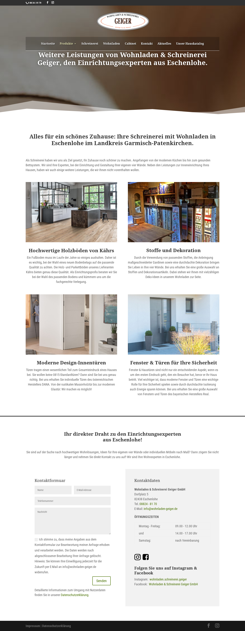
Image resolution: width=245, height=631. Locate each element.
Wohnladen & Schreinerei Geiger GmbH (173, 584)
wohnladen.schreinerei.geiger (168, 579)
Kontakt (147, 44)
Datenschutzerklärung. (75, 595)
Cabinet (130, 44)
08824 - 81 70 (148, 504)
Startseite (48, 44)
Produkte (66, 44)
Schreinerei (89, 44)
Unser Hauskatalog (190, 44)
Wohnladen (111, 44)
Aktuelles (164, 44)
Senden (101, 581)
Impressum (33, 626)
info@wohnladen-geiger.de (160, 509)
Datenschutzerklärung (56, 626)
